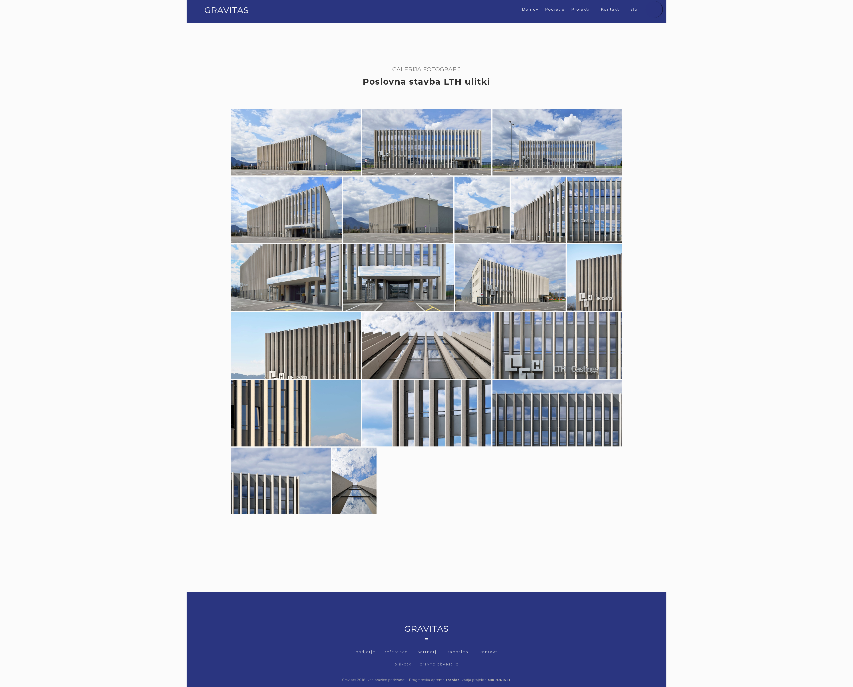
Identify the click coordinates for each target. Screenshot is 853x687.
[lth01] (296, 142)
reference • (398, 652)
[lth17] (426, 413)
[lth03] (557, 142)
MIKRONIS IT (499, 680)
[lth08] (594, 210)
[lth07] (538, 210)
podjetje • (366, 652)
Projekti (581, 9)
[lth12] (594, 277)
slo (635, 9)
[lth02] (426, 142)
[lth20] (354, 481)
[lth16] (296, 413)
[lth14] (426, 345)
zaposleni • (460, 652)
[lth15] (557, 345)
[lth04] (286, 210)
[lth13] (296, 345)
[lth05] (398, 210)
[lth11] (510, 277)
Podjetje (555, 9)
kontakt (488, 652)
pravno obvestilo (439, 664)
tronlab (453, 680)
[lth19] (281, 481)
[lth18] (557, 413)
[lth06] (482, 210)
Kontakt (611, 9)
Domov (530, 9)
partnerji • (429, 652)
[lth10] (398, 277)
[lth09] (286, 277)
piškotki (403, 664)
